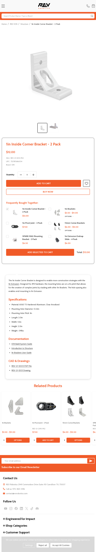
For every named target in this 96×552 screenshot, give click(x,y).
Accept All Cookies (61, 545)
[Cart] (93, 6)
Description (16, 272)
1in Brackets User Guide (22, 352)
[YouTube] (5, 508)
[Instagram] (11, 508)
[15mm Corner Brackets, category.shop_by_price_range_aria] (76, 406)
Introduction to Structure (22, 348)
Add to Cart (43, 183)
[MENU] (3, 6)
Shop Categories (16, 525)
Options (68, 216)
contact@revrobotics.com (17, 493)
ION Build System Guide (22, 344)
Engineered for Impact (20, 519)
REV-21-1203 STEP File (22, 366)
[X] (26, 508)
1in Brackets (70, 209)
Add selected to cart (40, 252)
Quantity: (10, 174)
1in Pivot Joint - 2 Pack (32, 223)
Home (4, 24)
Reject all (42, 545)
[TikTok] (31, 508)
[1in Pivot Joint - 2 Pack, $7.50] (46, 406)
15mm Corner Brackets (75, 223)
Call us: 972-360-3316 (15, 489)
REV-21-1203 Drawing (21, 370)
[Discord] (37, 508)
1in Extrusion (13, 284)
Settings (29, 545)
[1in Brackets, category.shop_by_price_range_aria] (16, 406)
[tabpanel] (42, 128)
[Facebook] (16, 508)
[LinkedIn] (21, 508)
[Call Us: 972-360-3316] (88, 6)
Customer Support (18, 532)
